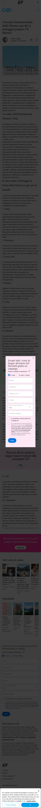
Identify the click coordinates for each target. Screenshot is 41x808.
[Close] (38, 791)
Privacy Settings (11, 805)
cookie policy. (31, 801)
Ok (30, 805)
